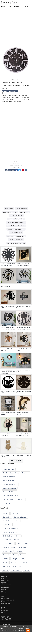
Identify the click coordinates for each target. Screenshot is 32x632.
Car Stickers (15, 513)
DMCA (3, 612)
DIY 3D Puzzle (7, 521)
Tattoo (5, 562)
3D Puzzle (25, 6)
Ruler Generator (5, 603)
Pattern (26, 544)
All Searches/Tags (6, 584)
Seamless (19, 551)
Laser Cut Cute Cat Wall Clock (23, 455)
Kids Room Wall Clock (10, 477)
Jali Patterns (7, 540)
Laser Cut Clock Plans (16, 215)
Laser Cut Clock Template (16, 219)
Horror (18, 536)
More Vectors (16, 570)
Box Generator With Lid (7, 600)
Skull (14, 555)
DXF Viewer (4, 602)
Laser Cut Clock (24, 212)
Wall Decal (6, 566)
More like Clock (16, 460)
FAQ (2, 591)
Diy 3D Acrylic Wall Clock (11, 473)
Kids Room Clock (8, 480)
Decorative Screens (20, 517)
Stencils (22, 555)
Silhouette (6, 555)
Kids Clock (25, 473)
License (3, 609)
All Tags (26, 570)
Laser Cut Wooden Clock (16, 239)
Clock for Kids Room (9, 488)
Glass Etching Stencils (10, 532)
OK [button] (28, 630)
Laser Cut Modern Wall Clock (16, 222)
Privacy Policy (5, 611)
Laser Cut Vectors (22, 208)
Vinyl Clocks (20, 499)
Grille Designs (7, 536)
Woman (5, 570)
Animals (5, 513)
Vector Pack (15, 562)
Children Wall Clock (9, 492)
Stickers (5, 559)
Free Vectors (4, 582)
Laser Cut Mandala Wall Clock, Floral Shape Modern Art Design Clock (8, 265)
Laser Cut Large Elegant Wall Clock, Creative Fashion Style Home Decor (23, 265)
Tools (10, 6)
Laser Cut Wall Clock (16, 233)
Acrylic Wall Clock (8, 469)
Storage (14, 559)
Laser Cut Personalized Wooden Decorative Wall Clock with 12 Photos (8, 372)
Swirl (22, 559)
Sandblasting (23, 547)
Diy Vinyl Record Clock (10, 503)
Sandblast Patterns (9, 547)
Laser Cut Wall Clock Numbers (16, 236)
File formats (17, 6)
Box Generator (5, 598)
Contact (3, 593)
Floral (17, 521)
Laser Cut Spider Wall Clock (23, 285)
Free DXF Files (5, 580)
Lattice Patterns (8, 544)
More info (12, 93)
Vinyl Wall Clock (8, 499)
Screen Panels (7, 551)
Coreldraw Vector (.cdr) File (9, 91)
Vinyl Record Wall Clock (10, 496)
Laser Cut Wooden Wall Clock (16, 243)
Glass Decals (7, 525)
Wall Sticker (17, 566)
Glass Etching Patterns (10, 528)
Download (10, 170)
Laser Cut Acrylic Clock (9, 212)
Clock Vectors (9, 208)
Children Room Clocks (10, 484)
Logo (18, 544)
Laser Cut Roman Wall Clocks (16, 226)
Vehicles (24, 562)
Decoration (6, 517)
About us (3, 589)
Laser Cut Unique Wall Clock (16, 229)
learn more (22, 630)
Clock (15, 161)
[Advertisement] (16, 25)
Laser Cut (3, 6)
